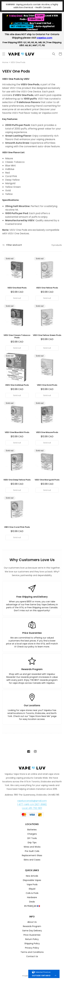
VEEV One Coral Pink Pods (17, 527)
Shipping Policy (32, 943)
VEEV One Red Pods (16, 288)
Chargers (32, 834)
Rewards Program (32, 926)
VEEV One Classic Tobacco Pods (17, 336)
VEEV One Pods (18, 62)
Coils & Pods (32, 893)
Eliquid (32, 889)
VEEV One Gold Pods (47, 385)
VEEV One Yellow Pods (47, 288)
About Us (32, 922)
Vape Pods (32, 884)
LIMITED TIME (21, 23)
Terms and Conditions (32, 952)
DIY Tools (32, 838)
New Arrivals (32, 876)
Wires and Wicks (32, 847)
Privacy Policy (32, 948)
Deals (32, 902)
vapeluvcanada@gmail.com (32, 800)
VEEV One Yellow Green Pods (47, 335)
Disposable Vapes (32, 880)
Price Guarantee (32, 935)
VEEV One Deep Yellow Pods (17, 480)
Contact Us (32, 956)
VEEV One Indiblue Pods (17, 385)
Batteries (32, 830)
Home (5, 62)
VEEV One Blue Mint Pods (17, 432)
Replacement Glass (32, 855)
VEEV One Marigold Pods (47, 480)
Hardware (32, 897)
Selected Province (42, 972)
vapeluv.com (44, 37)
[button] (3, 54)
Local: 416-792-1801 (32, 808)
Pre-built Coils (32, 851)
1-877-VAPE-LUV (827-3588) (32, 804)
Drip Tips (32, 842)
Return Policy (32, 939)
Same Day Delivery (32, 931)
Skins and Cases (32, 860)
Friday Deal (16, 15)
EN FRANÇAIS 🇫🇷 (32, 906)
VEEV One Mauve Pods (47, 432)
